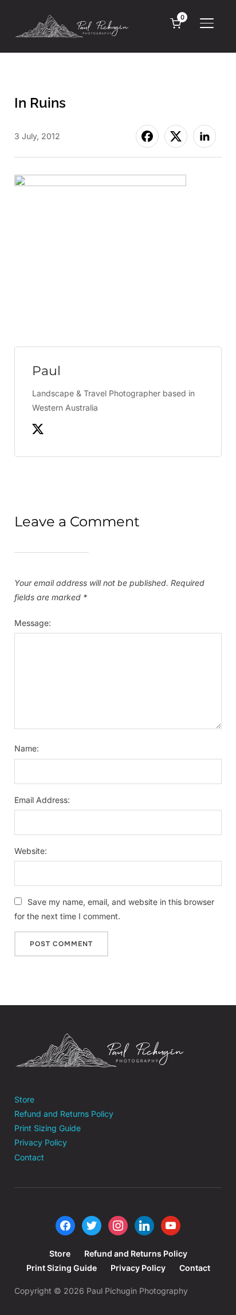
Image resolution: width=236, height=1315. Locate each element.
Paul (46, 371)
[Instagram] (118, 1225)
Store (24, 1099)
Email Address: (42, 800)
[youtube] (170, 1225)
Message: (32, 623)
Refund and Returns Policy (63, 1114)
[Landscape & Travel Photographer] (100, 1040)
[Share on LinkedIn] (204, 136)
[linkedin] (144, 1225)
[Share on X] (175, 136)
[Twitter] (91, 1225)
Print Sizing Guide (47, 1128)
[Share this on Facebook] (147, 136)
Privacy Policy (40, 1142)
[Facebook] (65, 1225)
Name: (26, 748)
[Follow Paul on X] (38, 431)
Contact (29, 1157)
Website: (30, 851)
